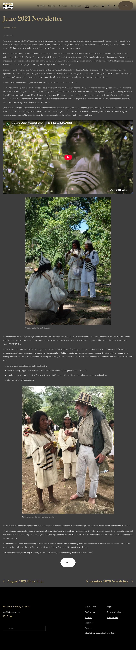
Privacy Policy (112, 617)
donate (68, 562)
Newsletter (6, 28)
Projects (51, 5)
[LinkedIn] (114, 6)
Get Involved (75, 5)
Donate (125, 6)
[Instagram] (103, 6)
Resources (89, 622)
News (87, 5)
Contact (96, 5)
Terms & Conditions (115, 612)
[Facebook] (109, 6)
